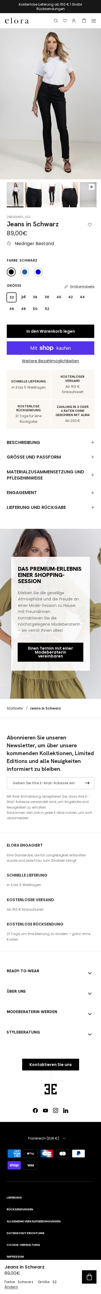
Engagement (22, 492)
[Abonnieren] (87, 783)
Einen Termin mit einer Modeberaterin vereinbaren (50, 652)
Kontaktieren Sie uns (50, 1064)
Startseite (15, 708)
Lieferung (14, 1198)
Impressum (15, 1257)
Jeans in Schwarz (45, 708)
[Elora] (17, 21)
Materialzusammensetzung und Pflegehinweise (45, 475)
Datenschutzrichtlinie (25, 1233)
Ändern (11, 1287)
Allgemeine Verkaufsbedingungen (34, 1221)
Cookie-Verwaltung (23, 1245)
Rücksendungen (20, 1209)
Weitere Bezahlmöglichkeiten (50, 361)
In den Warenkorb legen (50, 331)
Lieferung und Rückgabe (36, 507)
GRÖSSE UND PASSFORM (34, 457)
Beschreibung (23, 442)
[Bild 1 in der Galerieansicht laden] (50, 103)
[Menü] (94, 21)
